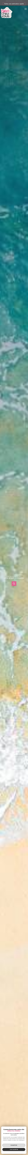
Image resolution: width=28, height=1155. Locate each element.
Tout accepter (14, 1149)
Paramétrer (13, 1145)
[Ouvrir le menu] (26, 9)
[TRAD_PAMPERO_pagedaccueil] (6, 17)
